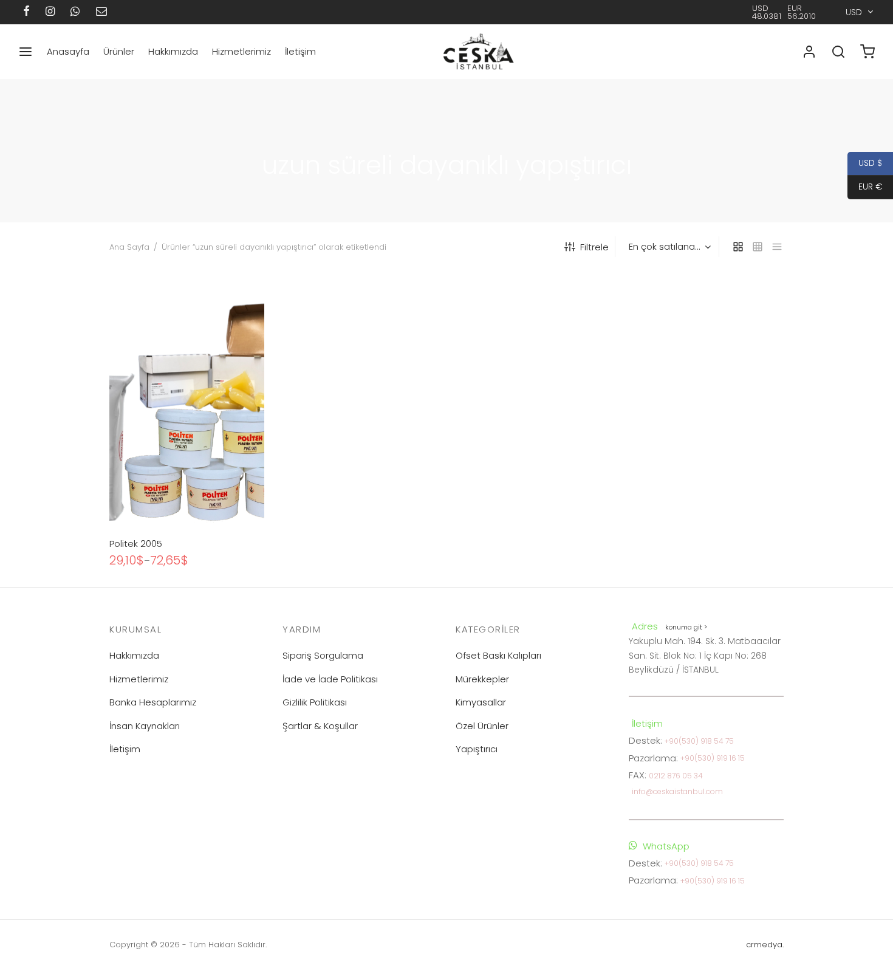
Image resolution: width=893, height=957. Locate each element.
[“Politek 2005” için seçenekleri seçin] (166, 501)
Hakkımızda (173, 51)
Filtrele (594, 247)
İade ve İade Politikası (330, 679)
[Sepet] (867, 51)
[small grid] (757, 246)
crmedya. (765, 944)
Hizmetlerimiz (241, 51)
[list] (777, 246)
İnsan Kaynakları (144, 725)
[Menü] (25, 52)
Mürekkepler (482, 679)
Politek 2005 (135, 543)
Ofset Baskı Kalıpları (498, 655)
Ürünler (118, 51)
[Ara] (838, 51)
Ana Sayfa (129, 247)
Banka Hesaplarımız (152, 702)
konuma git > (686, 627)
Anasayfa (68, 51)
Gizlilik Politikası (314, 702)
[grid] (738, 246)
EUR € (865, 186)
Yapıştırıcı (477, 749)
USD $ (864, 163)
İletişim (300, 51)
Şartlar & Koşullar (320, 725)
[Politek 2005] (186, 400)
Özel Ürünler (482, 725)
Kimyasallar (481, 702)
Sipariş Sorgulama (322, 655)
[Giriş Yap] (809, 51)
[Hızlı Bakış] (207, 501)
